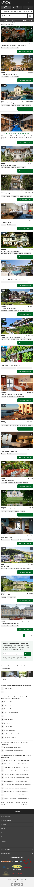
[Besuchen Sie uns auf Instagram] (15, 884)
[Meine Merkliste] (28, 2)
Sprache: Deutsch (5, 849)
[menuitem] (17, 820)
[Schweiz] (28, 867)
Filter (32, 20)
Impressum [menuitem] (4, 841)
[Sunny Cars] (17, 867)
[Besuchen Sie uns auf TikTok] (22, 884)
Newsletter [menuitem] (4, 837)
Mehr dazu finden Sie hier (20, 658)
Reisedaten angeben (25, 51)
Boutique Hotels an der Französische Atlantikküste (14, 804)
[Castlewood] (6, 873)
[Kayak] (6, 862)
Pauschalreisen (17, 8)
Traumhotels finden (5, 816)
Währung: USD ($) (5, 853)
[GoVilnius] (17, 873)
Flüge (28, 8)
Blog (2, 832)
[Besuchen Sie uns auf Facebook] (12, 884)
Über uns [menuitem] (3, 828)
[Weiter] (31, 635)
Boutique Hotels (9, 802)
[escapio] (6, 2)
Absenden (27, 654)
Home (2, 802)
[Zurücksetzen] (31, 11)
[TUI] (28, 861)
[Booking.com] (17, 861)
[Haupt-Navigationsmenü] (32, 2)
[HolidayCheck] (6, 867)
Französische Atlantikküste (21, 802)
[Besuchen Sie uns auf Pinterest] (18, 884)
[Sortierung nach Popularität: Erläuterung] (14, 20)
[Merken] (31, 28)
